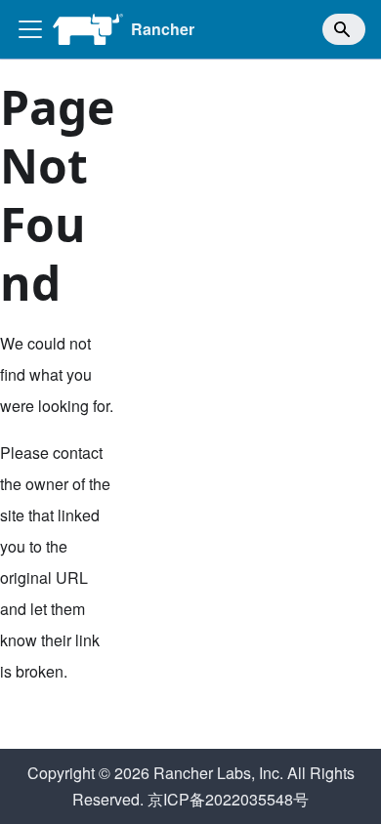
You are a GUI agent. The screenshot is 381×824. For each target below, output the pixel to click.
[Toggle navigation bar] (30, 29)
